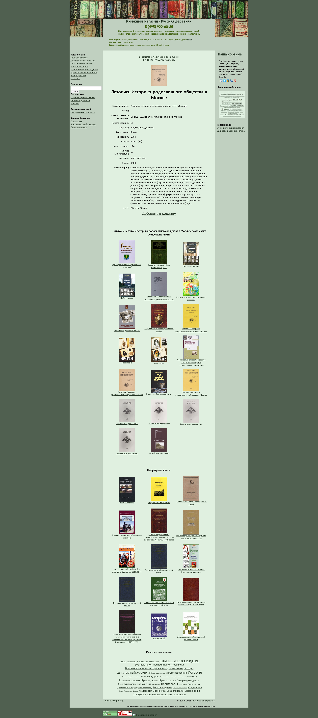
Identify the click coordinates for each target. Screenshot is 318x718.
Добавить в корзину (159, 214)
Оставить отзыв (79, 127)
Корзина (75, 103)
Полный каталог (79, 58)
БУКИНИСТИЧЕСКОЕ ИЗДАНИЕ (159, 60)
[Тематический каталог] (232, 117)
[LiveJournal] (231, 81)
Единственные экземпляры (231, 131)
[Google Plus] (235, 81)
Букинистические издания (230, 128)
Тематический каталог (82, 64)
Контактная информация (83, 124)
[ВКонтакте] (221, 81)
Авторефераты (78, 76)
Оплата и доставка (80, 100)
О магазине (76, 121)
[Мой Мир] (228, 81)
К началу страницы (114, 701)
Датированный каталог (83, 61)
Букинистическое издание (84, 70)
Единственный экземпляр (84, 73)
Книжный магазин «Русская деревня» (159, 22)
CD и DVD (75, 78)
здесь (189, 40)
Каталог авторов (79, 67)
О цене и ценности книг (83, 97)
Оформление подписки (83, 112)
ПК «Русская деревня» (203, 701)
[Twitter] (224, 81)
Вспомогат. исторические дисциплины (159, 57)
